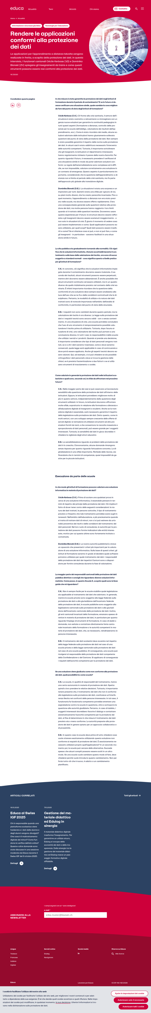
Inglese (13, 965)
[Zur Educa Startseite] (16, 9)
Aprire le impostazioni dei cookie (129, 993)
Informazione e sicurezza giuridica (26, 26)
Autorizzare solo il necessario (131, 1000)
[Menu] (142, 8)
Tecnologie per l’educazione (56, 26)
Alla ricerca (119, 954)
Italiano (13, 961)
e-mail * (47, 910)
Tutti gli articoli (131, 796)
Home (12, 18)
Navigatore (48, 957)
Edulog (47, 954)
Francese (14, 957)
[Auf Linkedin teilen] (12, 105)
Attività (72, 9)
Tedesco (13, 954)
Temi (51, 9)
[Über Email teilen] (19, 105)
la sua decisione (63, 1002)
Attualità (32, 9)
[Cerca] (136, 8)
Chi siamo (94, 9)
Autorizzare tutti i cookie (133, 1007)
